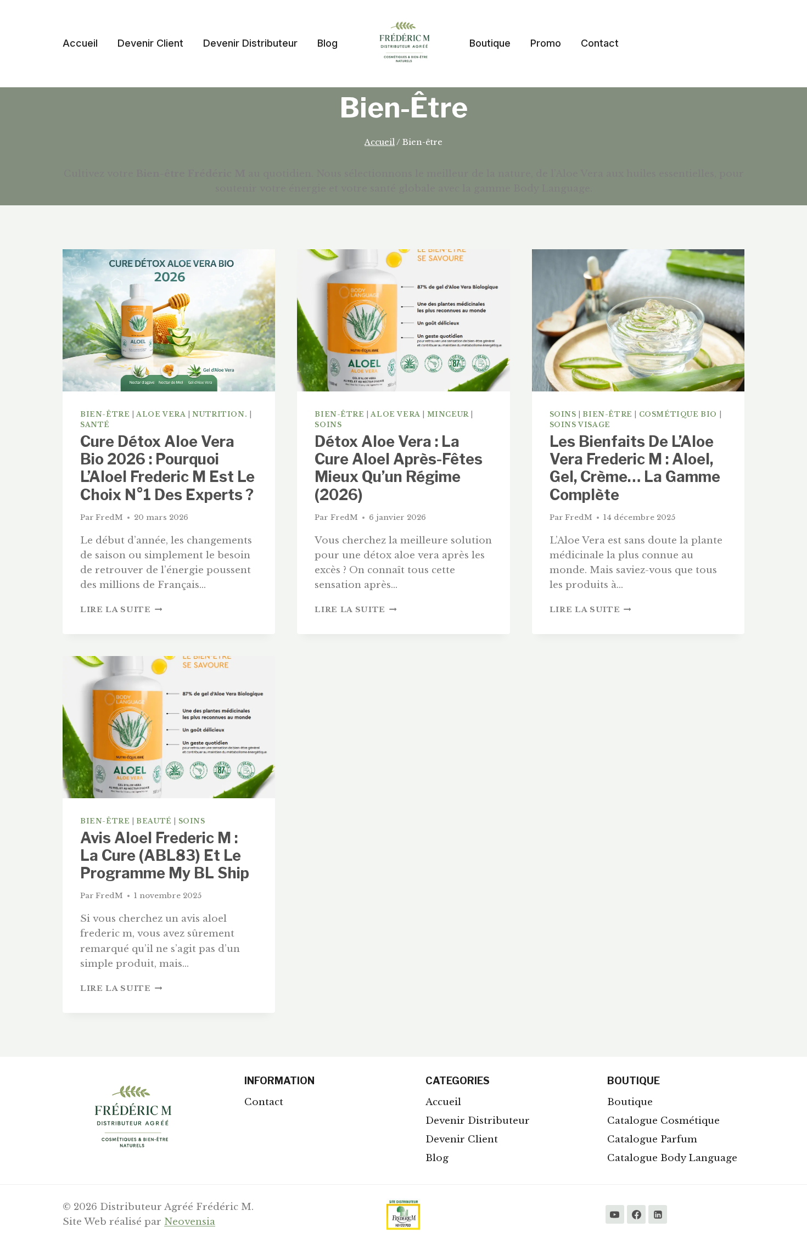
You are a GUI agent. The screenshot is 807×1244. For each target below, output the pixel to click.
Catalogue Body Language (672, 1158)
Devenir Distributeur (250, 43)
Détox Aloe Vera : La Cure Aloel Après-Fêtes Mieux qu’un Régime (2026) (399, 468)
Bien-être (105, 414)
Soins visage (580, 425)
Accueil (80, 43)
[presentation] (169, 320)
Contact (600, 43)
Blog (327, 43)
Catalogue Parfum (652, 1139)
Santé (95, 425)
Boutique (490, 43)
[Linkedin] (657, 1214)
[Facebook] (636, 1214)
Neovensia (189, 1222)
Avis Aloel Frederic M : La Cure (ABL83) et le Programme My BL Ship (164, 856)
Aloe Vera (161, 414)
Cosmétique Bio (678, 414)
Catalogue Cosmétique (663, 1121)
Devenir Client (150, 43)
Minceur (448, 414)
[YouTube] (615, 1214)
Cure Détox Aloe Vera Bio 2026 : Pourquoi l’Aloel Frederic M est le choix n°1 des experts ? (167, 468)
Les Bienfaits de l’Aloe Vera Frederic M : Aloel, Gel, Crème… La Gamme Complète (635, 468)
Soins (328, 425)
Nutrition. (219, 414)
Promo (545, 43)
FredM (109, 517)
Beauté (154, 821)
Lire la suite (121, 609)
